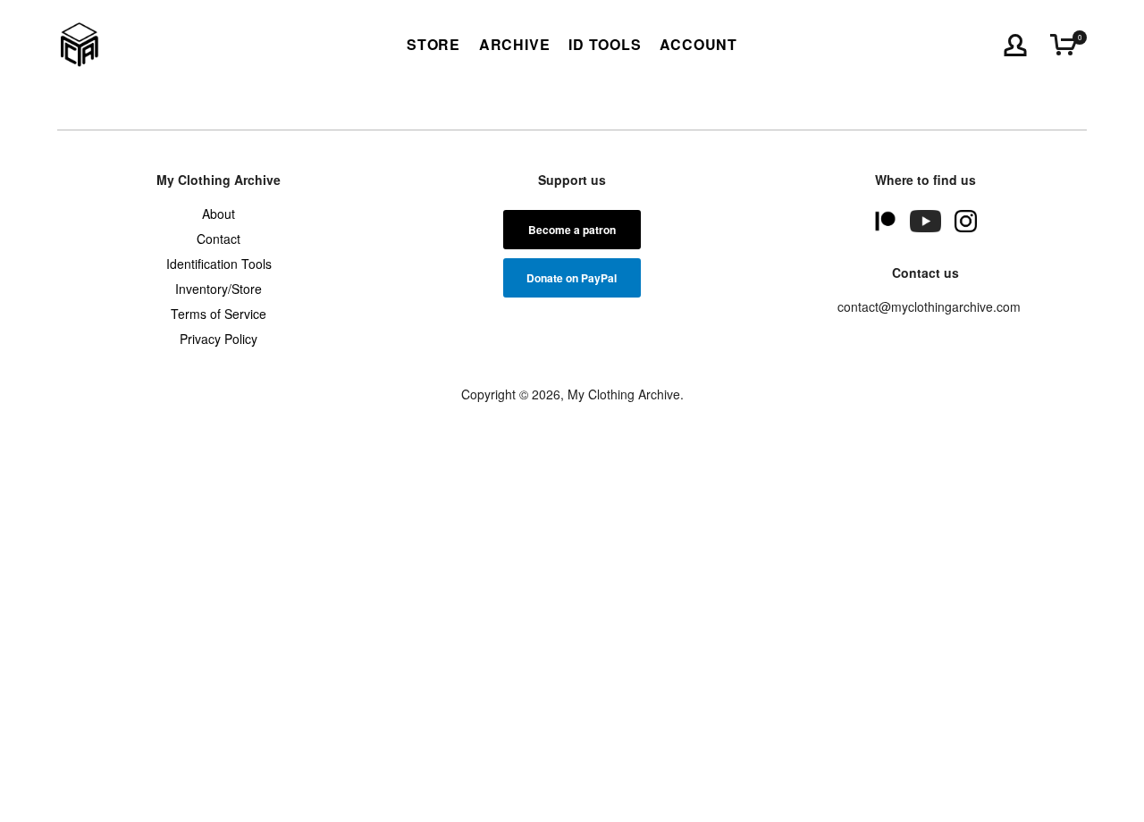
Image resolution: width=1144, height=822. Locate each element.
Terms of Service (218, 314)
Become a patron (572, 230)
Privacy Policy (218, 339)
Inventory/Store (218, 289)
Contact (218, 238)
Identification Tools (219, 264)
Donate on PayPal (571, 278)
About (218, 213)
